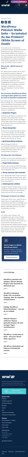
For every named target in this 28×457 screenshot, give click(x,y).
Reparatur (4, 405)
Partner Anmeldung (6, 422)
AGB (3, 453)
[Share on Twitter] (6, 22)
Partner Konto (5, 425)
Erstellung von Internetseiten (9, 415)
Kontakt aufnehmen (11, 257)
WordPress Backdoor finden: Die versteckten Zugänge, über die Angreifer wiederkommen (14, 296)
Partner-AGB (5, 427)
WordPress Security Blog (8, 412)
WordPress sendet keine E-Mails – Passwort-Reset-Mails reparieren (14, 336)
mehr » (6, 288)
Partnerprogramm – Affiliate (8, 420)
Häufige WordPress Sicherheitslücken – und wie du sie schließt (14, 309)
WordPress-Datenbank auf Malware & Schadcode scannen (13, 348)
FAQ (3, 410)
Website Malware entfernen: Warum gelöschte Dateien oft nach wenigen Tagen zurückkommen (13, 323)
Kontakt (4, 408)
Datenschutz (11, 451)
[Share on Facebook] (2, 22)
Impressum (4, 451)
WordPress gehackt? (7, 401)
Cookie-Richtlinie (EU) (20, 451)
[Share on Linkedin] (9, 22)
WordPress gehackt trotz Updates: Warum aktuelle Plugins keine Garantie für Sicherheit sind (13, 282)
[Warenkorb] (19, 5)
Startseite (4, 398)
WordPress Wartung (7, 403)
